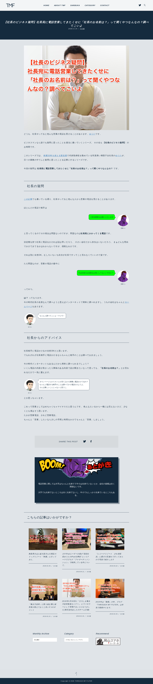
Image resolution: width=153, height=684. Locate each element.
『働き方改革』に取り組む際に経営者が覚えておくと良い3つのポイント (42, 607)
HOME (46, 5)
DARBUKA (75, 5)
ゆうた (92, 134)
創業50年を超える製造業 (55, 156)
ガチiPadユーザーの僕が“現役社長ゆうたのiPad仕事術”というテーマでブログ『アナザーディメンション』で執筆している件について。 (76, 559)
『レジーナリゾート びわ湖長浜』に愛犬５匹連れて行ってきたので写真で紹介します (109, 556)
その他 (82, 29)
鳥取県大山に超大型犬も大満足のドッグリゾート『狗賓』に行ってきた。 (42, 556)
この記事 (28, 199)
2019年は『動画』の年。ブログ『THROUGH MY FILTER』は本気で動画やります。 (109, 605)
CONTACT (104, 5)
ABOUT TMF (60, 5)
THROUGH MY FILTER (10, 5)
